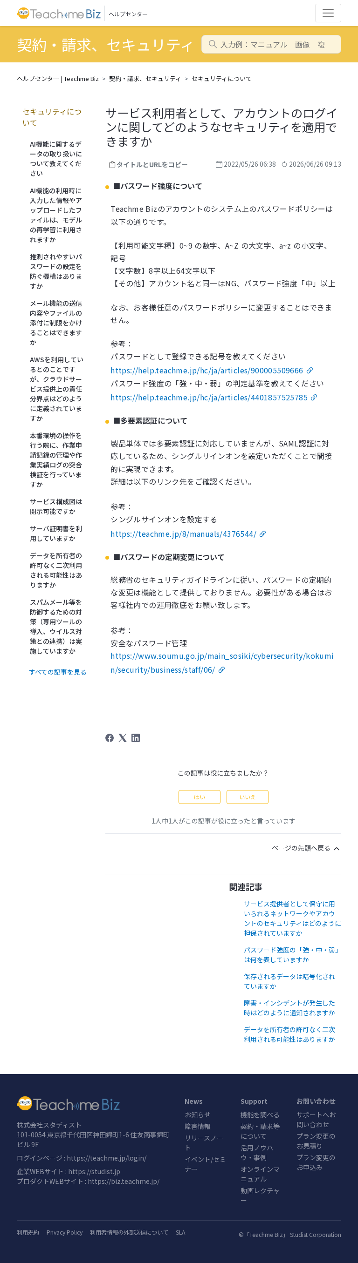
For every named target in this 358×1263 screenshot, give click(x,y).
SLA (180, 1232)
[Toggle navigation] (328, 13)
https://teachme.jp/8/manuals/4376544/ (183, 533)
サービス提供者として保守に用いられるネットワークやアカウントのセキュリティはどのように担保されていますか (292, 918)
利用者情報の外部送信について (129, 1232)
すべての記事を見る (58, 671)
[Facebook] (109, 738)
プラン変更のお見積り (316, 1140)
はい (199, 797)
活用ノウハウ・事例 (257, 1152)
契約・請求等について (260, 1131)
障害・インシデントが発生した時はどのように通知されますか (289, 1007)
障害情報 (198, 1126)
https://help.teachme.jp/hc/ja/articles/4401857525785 (209, 397)
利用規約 (28, 1232)
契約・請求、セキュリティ (145, 78)
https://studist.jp (94, 1171)
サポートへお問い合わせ (316, 1119)
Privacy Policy (65, 1232)
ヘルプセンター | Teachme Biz (58, 78)
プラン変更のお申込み (316, 1162)
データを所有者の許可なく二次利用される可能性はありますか (289, 1034)
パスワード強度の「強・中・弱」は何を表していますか (291, 954)
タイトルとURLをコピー (152, 164)
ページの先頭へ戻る (302, 847)
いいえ (247, 797)
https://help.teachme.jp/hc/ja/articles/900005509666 (206, 370)
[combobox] (271, 44)
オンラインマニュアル (260, 1173)
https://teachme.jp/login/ (106, 1157)
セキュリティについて (222, 78)
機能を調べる (260, 1114)
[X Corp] (122, 738)
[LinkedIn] (135, 738)
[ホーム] (95, 1103)
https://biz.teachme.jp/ (123, 1181)
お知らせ (198, 1114)
